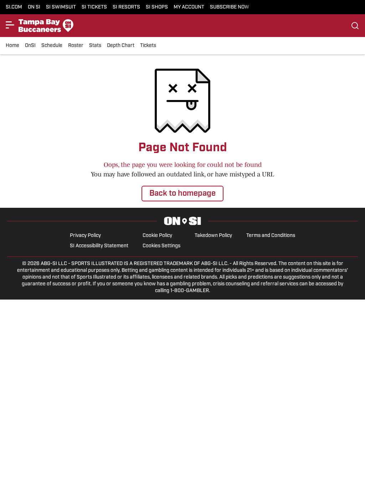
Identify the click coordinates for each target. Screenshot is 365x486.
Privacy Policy (85, 235)
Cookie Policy (157, 235)
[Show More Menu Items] (10, 25)
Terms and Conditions (270, 235)
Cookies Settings (161, 246)
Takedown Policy (213, 235)
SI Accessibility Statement (99, 246)
